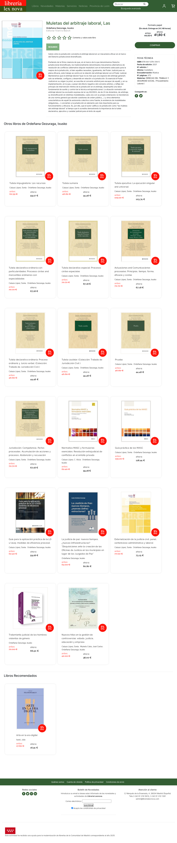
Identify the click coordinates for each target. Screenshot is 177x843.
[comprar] (50, 138)
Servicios (72, 6)
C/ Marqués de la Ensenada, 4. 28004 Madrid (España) (147, 793)
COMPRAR (155, 45)
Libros (35, 6)
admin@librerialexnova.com (147, 799)
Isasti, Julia (20, 740)
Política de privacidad (94, 782)
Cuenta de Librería (74, 782)
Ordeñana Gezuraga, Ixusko (60, 28)
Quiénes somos (57, 782)
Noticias (83, 6)
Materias (60, 6)
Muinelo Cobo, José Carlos (91, 646)
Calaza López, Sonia (18, 188)
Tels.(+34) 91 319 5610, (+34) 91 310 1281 (147, 796)
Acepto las (89, 808)
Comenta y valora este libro (84, 37)
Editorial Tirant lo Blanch (58, 30)
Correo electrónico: (74, 801)
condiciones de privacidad (94, 808)
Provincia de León (99, 6)
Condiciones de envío (115, 782)
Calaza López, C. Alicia (71, 460)
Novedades (47, 6)
